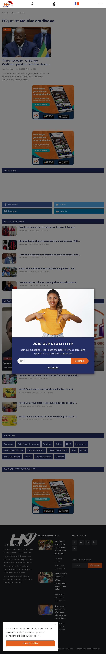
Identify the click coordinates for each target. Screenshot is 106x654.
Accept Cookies (30, 643)
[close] (55, 624)
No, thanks (53, 367)
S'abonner (79, 361)
